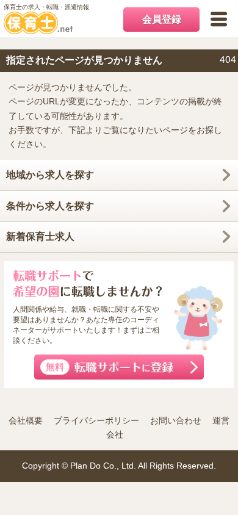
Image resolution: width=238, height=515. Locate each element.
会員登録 (161, 19)
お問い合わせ (175, 420)
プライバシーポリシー (96, 420)
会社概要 (26, 420)
